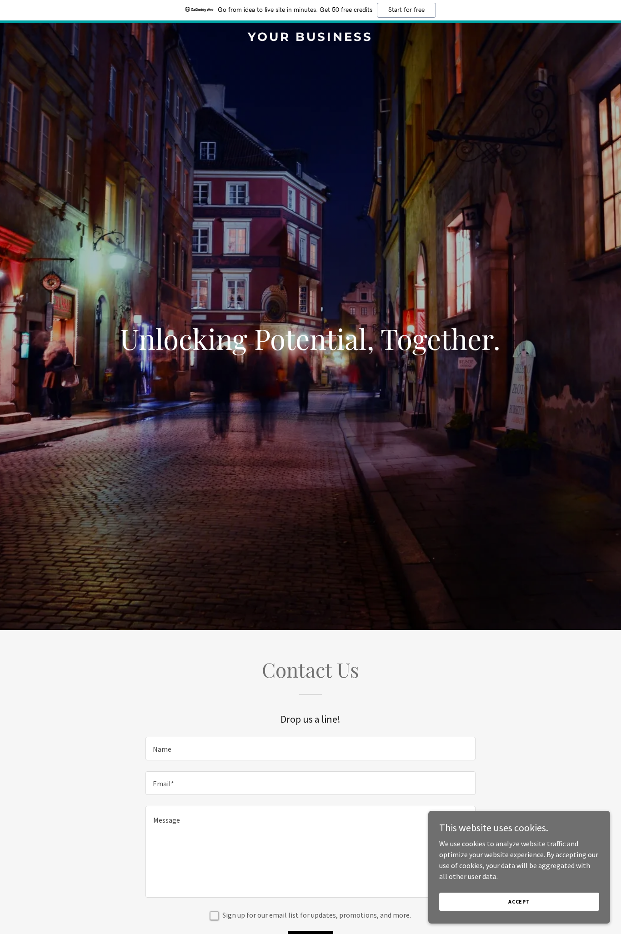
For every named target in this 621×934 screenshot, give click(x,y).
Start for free (406, 10)
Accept (519, 901)
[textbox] (310, 748)
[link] (310, 38)
